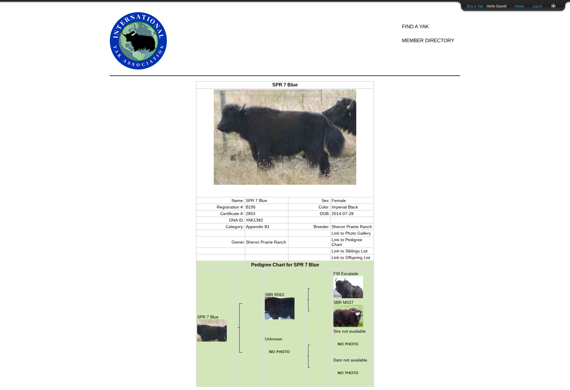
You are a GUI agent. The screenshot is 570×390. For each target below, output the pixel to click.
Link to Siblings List (350, 251)
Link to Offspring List (351, 257)
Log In (537, 6)
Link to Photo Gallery (351, 233)
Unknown (273, 339)
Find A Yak (415, 26)
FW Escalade (345, 273)
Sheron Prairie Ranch (352, 226)
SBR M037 (343, 302)
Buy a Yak (475, 6)
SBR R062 (274, 294)
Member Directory (428, 40)
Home (519, 6)
